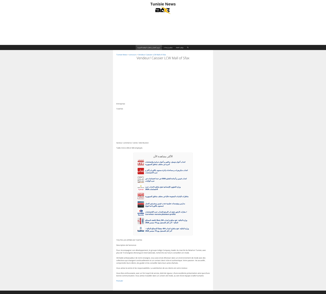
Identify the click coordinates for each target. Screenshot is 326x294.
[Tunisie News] (163, 10)
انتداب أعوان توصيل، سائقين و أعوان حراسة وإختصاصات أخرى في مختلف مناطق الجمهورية (165, 163)
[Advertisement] (163, 30)
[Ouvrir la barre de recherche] (187, 47)
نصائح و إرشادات (168, 47)
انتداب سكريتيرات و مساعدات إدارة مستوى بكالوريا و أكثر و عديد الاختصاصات (166, 171)
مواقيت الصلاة (180, 47)
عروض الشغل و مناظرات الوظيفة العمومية (148, 47)
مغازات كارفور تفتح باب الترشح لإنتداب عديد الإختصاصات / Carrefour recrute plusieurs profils (166, 213)
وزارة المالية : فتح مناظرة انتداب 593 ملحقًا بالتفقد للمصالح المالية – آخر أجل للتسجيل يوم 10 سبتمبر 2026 (166, 221)
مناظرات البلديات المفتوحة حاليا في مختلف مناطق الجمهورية (167, 196)
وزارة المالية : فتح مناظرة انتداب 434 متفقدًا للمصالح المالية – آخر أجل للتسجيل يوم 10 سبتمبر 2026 (167, 229)
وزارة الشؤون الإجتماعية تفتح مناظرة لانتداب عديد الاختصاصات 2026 (163, 188)
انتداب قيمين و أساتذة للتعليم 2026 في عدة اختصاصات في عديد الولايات (166, 179)
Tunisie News (163, 4)
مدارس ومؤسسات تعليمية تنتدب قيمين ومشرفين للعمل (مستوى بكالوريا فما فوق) (165, 204)
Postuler (119, 281)
